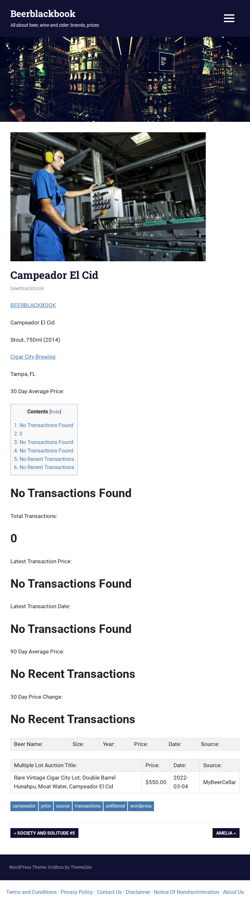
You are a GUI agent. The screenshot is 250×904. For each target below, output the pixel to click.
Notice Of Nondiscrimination (186, 892)
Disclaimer (138, 892)
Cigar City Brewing (33, 356)
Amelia (224, 834)
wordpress (141, 806)
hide (55, 412)
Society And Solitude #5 (46, 834)
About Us (233, 892)
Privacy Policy (77, 892)
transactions (88, 806)
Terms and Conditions (31, 892)
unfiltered (115, 806)
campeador (24, 806)
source (63, 806)
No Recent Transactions (44, 459)
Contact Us (109, 892)
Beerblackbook (43, 13)
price (46, 806)
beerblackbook (27, 288)
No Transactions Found (43, 425)
